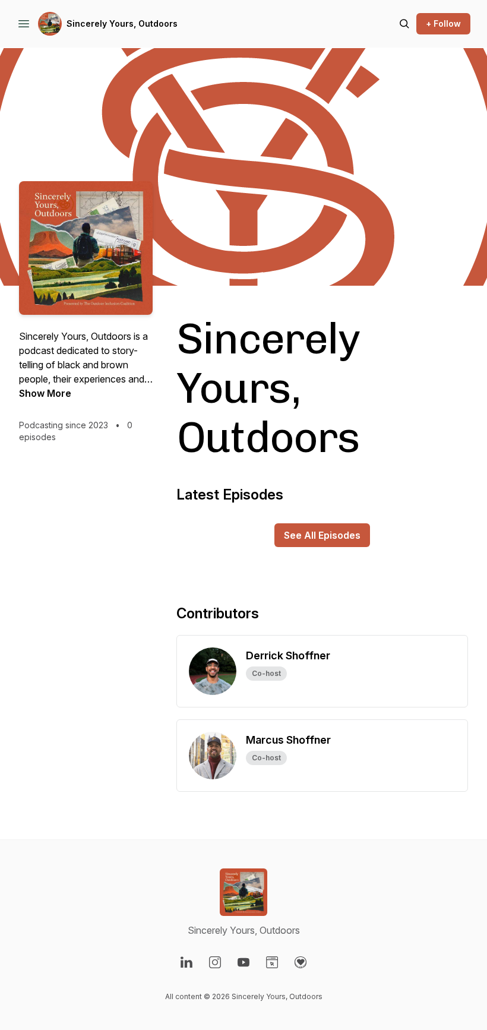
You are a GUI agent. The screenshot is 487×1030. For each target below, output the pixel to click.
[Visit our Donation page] (300, 962)
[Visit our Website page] (272, 962)
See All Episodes (322, 535)
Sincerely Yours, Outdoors (122, 23)
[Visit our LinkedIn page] (186, 962)
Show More (45, 393)
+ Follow (443, 23)
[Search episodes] (404, 24)
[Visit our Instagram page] (215, 962)
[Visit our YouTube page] (243, 962)
